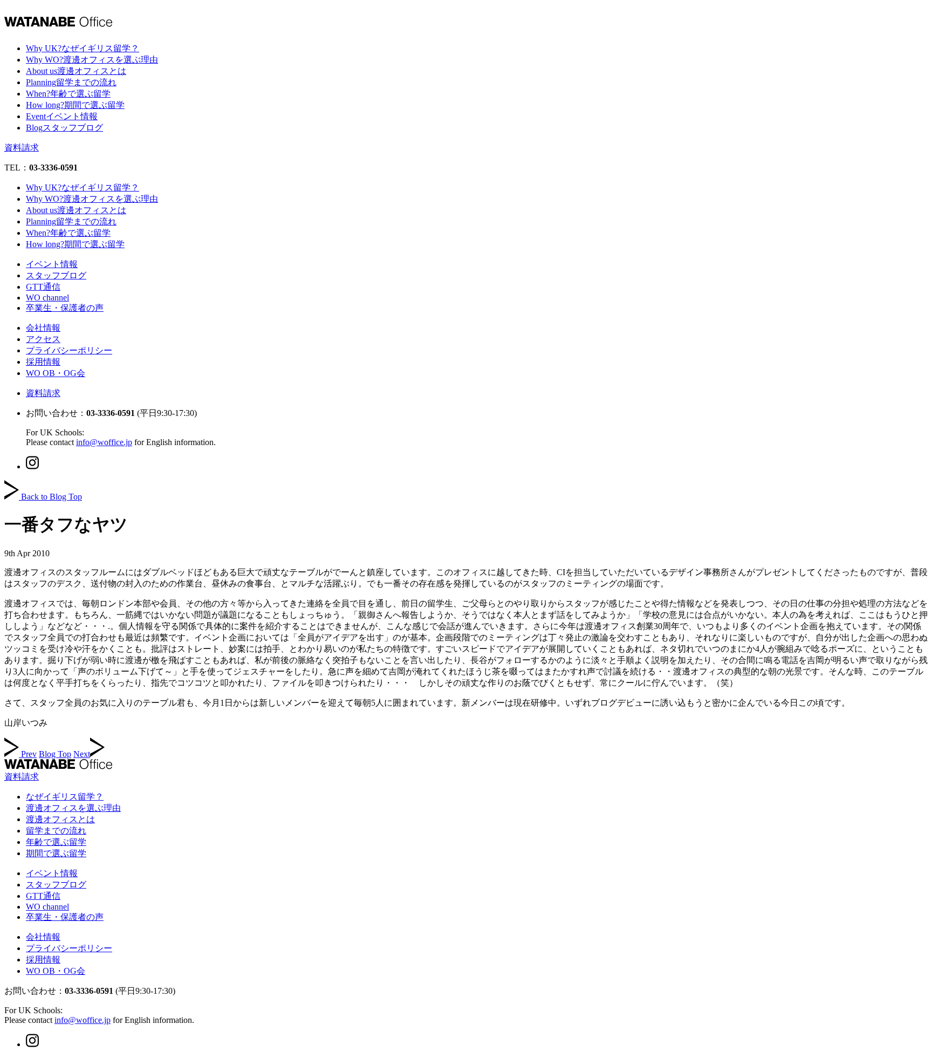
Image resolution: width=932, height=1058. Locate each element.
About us (76, 71)
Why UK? (82, 48)
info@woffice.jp (104, 442)
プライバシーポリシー (69, 350)
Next (81, 754)
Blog (64, 127)
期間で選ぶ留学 (56, 853)
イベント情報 (52, 264)
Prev (29, 754)
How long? (75, 105)
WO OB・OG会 (55, 373)
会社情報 (43, 327)
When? (68, 93)
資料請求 (21, 147)
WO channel (47, 297)
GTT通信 (43, 286)
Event (62, 116)
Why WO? (92, 59)
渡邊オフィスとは (60, 819)
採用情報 (43, 361)
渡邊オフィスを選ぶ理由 (73, 808)
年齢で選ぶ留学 (56, 842)
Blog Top (55, 754)
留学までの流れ (56, 830)
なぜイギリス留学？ (65, 796)
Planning (71, 82)
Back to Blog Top (51, 496)
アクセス (43, 339)
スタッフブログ (56, 275)
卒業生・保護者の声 (65, 307)
